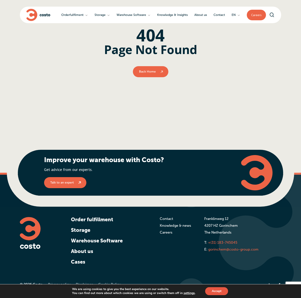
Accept (216, 291)
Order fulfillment (92, 219)
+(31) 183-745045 (222, 242)
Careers (166, 232)
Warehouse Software (97, 241)
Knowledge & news (175, 225)
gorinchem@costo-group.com (233, 249)
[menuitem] (236, 15)
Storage (80, 230)
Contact (166, 219)
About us (82, 251)
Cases (78, 262)
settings (189, 293)
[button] (65, 182)
